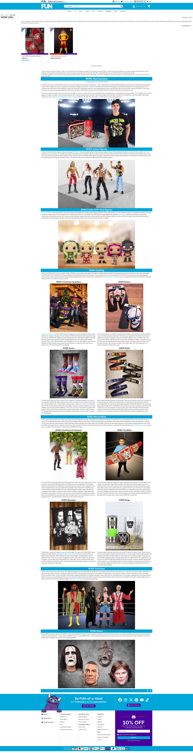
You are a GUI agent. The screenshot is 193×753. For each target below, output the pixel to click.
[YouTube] (142, 700)
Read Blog (135, 705)
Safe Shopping (83, 716)
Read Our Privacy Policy (134, 740)
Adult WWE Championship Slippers (31, 56)
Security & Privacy (84, 719)
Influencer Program (102, 737)
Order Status (63, 719)
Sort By (186, 25)
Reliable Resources (102, 729)
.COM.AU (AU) (82, 729)
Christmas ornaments (140, 425)
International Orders (65, 727)
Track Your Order (128, 1)
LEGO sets (146, 152)
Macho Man (50, 341)
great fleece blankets (67, 554)
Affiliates (99, 722)
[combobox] (97, 6)
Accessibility (101, 724)
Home (45, 714)
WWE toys (76, 152)
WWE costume (76, 579)
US (116, 1)
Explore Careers (88, 706)
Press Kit (99, 727)
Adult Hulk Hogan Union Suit (58, 56)
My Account (47, 718)
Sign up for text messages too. (127, 734)
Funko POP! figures (46, 212)
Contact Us (140, 1)
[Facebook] (120, 700)
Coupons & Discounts (66, 729)
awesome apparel (73, 97)
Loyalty (99, 740)
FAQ (61, 724)
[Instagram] (125, 700)
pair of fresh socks (84, 404)
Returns (62, 722)
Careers (99, 719)
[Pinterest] (136, 700)
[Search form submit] (121, 6)
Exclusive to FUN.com (47, 334)
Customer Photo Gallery (104, 734)
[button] (139, 6)
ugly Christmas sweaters (111, 277)
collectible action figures (59, 97)
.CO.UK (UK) (82, 727)
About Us (100, 716)
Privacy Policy (83, 722)
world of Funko (122, 214)
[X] (131, 700)
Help (150, 1)
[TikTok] (147, 700)
